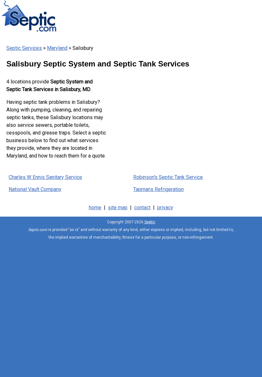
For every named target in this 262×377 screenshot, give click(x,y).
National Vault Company (35, 189)
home (95, 207)
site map (117, 207)
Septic (149, 222)
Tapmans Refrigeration (158, 189)
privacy (165, 207)
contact (142, 207)
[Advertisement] (181, 117)
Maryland (57, 48)
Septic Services (24, 48)
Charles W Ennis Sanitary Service (45, 177)
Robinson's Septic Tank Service (168, 177)
